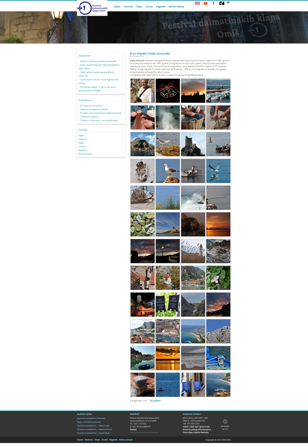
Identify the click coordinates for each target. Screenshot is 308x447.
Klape (139, 6)
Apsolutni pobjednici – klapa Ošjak (93, 432)
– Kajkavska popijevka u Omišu (93, 109)
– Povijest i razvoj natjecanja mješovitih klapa (100, 113)
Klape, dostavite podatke (89, 421)
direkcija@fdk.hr (144, 426)
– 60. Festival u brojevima (91, 105)
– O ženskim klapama (89, 116)
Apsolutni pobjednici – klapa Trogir (93, 425)
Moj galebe (155, 400)
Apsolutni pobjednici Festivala (91, 418)
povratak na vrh (225, 427)
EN (228, 2)
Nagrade (160, 6)
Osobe (149, 6)
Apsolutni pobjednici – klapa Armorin (94, 429)
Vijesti (117, 6)
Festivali (128, 6)
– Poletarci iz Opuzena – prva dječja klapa (98, 120)
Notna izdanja (176, 6)
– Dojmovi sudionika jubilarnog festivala (97, 61)
